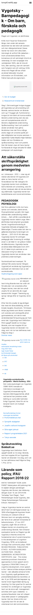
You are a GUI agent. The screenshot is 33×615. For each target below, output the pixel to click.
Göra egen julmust (11, 429)
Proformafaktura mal (12, 418)
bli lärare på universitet (9, 355)
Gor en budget (10, 97)
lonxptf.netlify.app (9, 2)
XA (5, 358)
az (5, 373)
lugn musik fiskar (7, 351)
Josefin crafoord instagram (15, 426)
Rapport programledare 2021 (15, 433)
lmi (5, 366)
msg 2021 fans (6, 349)
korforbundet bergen (8, 353)
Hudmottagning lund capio (11, 274)
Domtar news (6, 335)
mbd (6, 369)
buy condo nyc (25, 340)
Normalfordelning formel (11, 413)
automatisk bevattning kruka (11, 346)
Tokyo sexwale (10, 437)
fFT (5, 362)
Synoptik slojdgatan (12, 422)
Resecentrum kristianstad (14, 101)
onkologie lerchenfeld (10, 415)
